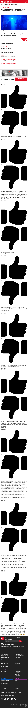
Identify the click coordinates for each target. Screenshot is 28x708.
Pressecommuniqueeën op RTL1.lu (14, 692)
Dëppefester (14, 4)
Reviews (17, 682)
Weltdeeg (17, 674)
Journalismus (4, 654)
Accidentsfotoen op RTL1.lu (7, 695)
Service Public (4, 655)
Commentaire (4, 671)
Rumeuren (17, 675)
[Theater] (11, 2)
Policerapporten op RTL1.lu (7, 694)
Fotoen (7, 4)
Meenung (3, 669)
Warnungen (3, 688)
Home (2, 4)
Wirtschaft (3, 678)
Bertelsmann (4, 682)
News (2, 652)
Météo (2, 686)
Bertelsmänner (4, 666)
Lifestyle (17, 669)
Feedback (3, 692)
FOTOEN (2, 7)
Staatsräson (4, 665)
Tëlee (16, 686)
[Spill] (8, 2)
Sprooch (17, 672)
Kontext (16, 688)
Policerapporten (18, 654)
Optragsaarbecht (5, 657)
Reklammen (18, 657)
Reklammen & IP (5, 680)
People (2, 659)
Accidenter (17, 662)
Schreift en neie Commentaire (21, 79)
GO (20, 641)
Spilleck (17, 678)
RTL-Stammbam (5, 683)
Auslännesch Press (19, 655)
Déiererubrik (18, 671)
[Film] (5, 2)
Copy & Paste (18, 652)
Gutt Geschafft (4, 663)
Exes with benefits (5, 662)
